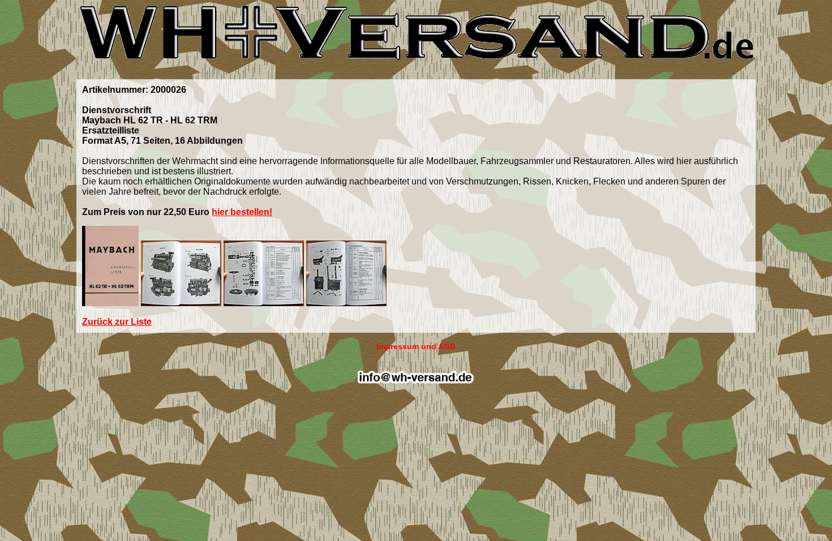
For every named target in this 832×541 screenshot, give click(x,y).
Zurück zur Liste (117, 322)
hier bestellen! (242, 212)
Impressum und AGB (416, 346)
